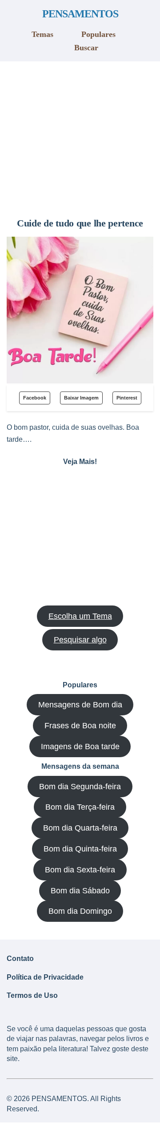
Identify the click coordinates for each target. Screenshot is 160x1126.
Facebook (34, 397)
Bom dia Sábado (80, 890)
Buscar (86, 47)
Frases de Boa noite (80, 725)
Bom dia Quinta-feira (80, 848)
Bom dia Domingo (80, 911)
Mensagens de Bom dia (80, 704)
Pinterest (126, 397)
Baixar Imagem (81, 397)
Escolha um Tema (80, 616)
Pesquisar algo (80, 639)
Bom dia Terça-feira (80, 807)
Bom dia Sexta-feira (80, 869)
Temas (42, 34)
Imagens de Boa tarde (80, 746)
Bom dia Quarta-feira (80, 827)
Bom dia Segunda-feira (80, 786)
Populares (98, 34)
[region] (80, 136)
